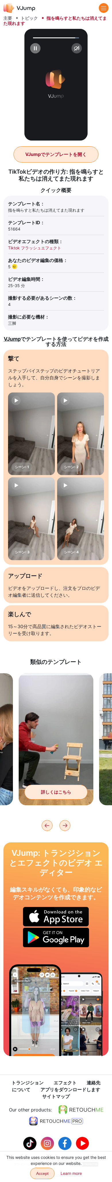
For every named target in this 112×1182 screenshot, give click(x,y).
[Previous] (47, 825)
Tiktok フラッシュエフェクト (34, 247)
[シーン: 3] (31, 518)
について (21, 1089)
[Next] (64, 825)
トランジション (27, 1082)
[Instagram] (48, 1143)
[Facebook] (65, 1143)
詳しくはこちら (56, 792)
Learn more (71, 1173)
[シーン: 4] (80, 518)
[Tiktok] (30, 1143)
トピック (29, 18)
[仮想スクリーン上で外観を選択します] (35, 1010)
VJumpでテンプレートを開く (56, 154)
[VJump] (19, 8)
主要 (7, 18)
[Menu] (104, 8)
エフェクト (65, 1082)
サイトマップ (56, 1096)
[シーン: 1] (31, 433)
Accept (42, 1173)
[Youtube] (82, 1143)
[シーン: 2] (80, 433)
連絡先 (94, 1082)
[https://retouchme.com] (81, 1109)
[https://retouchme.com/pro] (56, 1121)
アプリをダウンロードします (70, 1089)
